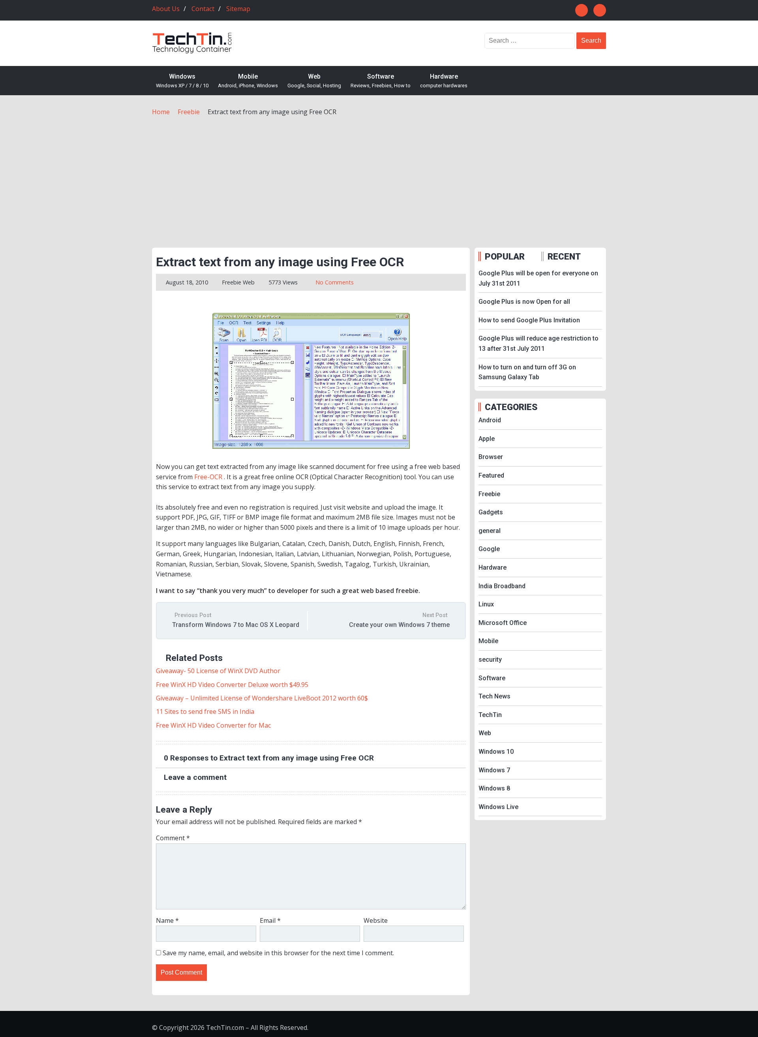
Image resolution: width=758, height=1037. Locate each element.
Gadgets (490, 512)
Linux (486, 604)
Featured (491, 475)
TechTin (490, 715)
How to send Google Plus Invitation (529, 320)
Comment (173, 838)
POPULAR (505, 256)
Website (376, 920)
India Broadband (501, 586)
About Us (166, 8)
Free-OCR (208, 476)
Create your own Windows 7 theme (399, 625)
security (490, 659)
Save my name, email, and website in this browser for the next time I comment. (278, 953)
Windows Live (498, 807)
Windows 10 (496, 751)
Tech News (494, 696)
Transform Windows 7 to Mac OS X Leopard (235, 625)
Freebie (231, 282)
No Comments (334, 282)
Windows (182, 80)
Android (489, 420)
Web (314, 80)
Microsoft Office (502, 623)
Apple (486, 438)
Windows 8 (494, 788)
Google (489, 549)
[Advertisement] (379, 176)
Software (381, 80)
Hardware (443, 80)
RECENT (564, 256)
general (489, 530)
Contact (202, 8)
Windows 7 (494, 770)
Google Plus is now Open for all (524, 301)
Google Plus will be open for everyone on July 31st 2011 (538, 278)
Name (167, 920)
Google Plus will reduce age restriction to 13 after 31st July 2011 (538, 343)
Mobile (248, 80)
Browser (490, 457)
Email (270, 920)
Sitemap (238, 8)
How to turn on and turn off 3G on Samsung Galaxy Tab (527, 372)
